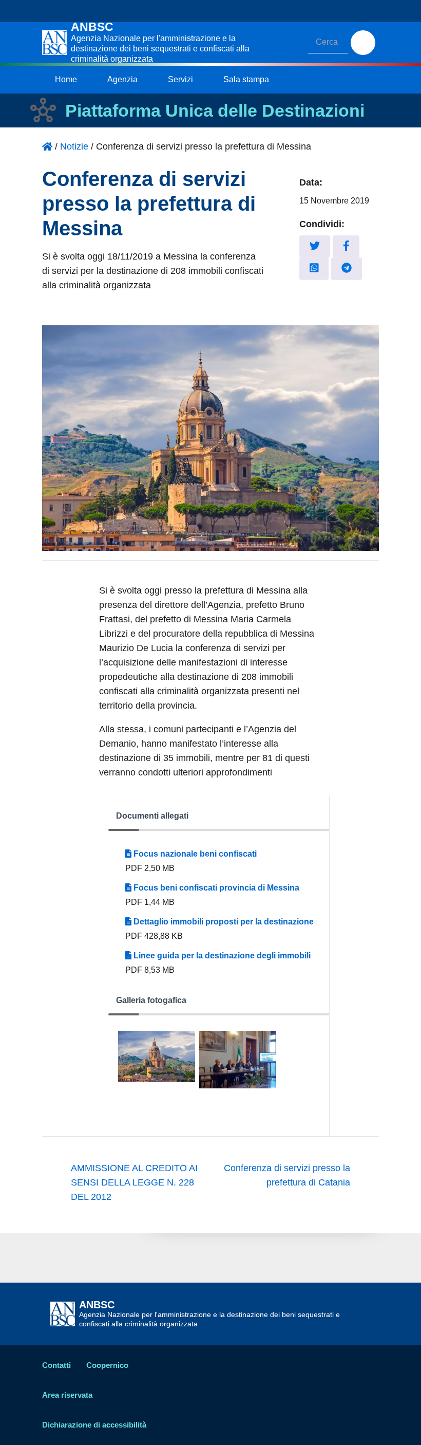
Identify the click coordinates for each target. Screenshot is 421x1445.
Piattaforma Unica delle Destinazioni (215, 110)
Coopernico (107, 1365)
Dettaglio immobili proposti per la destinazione (222, 921)
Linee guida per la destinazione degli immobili (221, 955)
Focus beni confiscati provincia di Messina (215, 887)
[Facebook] (346, 246)
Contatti (56, 1365)
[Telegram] (346, 268)
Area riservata (67, 1395)
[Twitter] (314, 246)
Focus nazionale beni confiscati (194, 853)
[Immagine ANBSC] (156, 1060)
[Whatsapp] (314, 268)
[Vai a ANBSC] (47, 146)
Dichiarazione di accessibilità (94, 1424)
